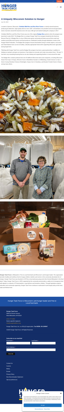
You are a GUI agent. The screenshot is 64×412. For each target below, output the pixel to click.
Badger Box (40, 34)
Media (8, 368)
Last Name (35, 341)
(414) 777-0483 (10, 319)
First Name (10, 341)
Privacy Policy (47, 409)
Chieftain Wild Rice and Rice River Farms (31, 26)
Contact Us (9, 363)
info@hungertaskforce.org (13, 323)
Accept (42, 405)
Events (8, 371)
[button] (61, 393)
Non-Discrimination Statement (14, 377)
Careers (8, 366)
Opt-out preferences (39, 409)
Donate (59, 1)
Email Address (10, 347)
